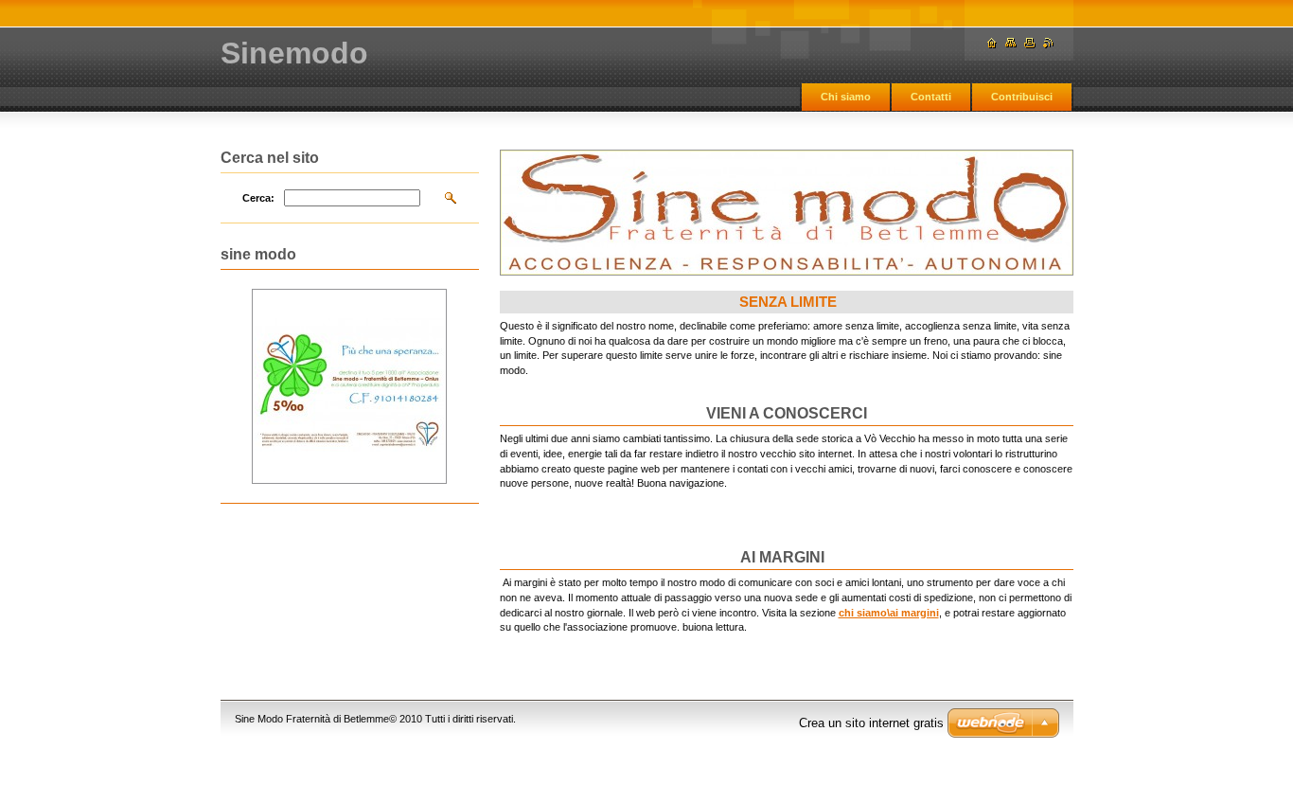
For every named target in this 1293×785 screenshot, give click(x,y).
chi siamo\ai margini (889, 612)
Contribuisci (1022, 96)
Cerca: (258, 198)
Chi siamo (846, 96)
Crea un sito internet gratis (871, 723)
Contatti (931, 96)
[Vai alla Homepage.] (992, 43)
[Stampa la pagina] (1030, 43)
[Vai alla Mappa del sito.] (1011, 43)
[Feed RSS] (1048, 43)
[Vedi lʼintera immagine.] (349, 386)
